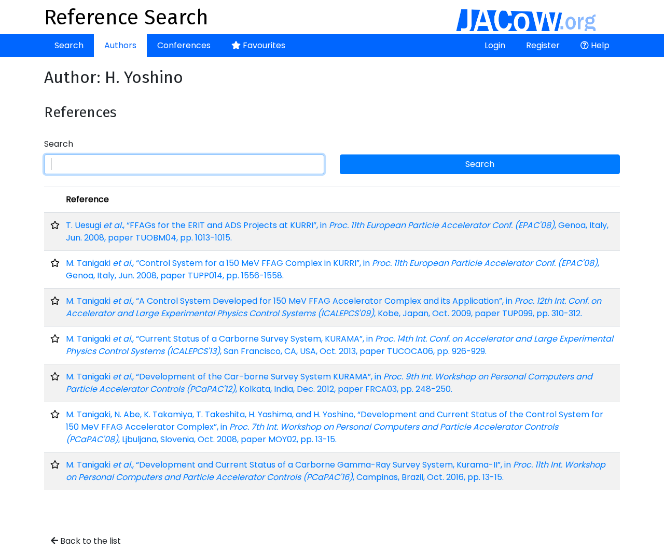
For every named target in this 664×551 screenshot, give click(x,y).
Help (599, 45)
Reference (87, 199)
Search (69, 45)
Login (495, 45)
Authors (120, 45)
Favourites (263, 45)
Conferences (184, 45)
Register (543, 45)
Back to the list (89, 541)
